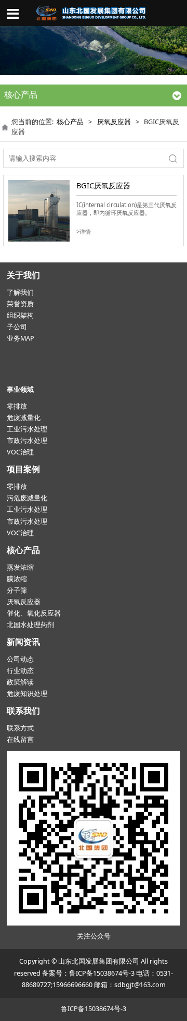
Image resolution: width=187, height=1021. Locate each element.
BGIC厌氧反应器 (103, 185)
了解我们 (20, 292)
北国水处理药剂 (30, 624)
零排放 (17, 406)
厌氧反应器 (114, 121)
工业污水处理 (27, 429)
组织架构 (20, 315)
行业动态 (20, 670)
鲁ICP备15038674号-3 (102, 973)
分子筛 (17, 590)
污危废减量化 (27, 498)
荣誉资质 (20, 303)
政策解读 (20, 682)
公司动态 (20, 659)
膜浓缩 (17, 578)
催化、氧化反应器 (34, 613)
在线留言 (20, 739)
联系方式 (20, 728)
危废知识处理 (27, 693)
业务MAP (20, 338)
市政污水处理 (27, 440)
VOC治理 (20, 452)
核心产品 (70, 121)
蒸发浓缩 (20, 567)
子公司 (17, 326)
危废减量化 (24, 417)
